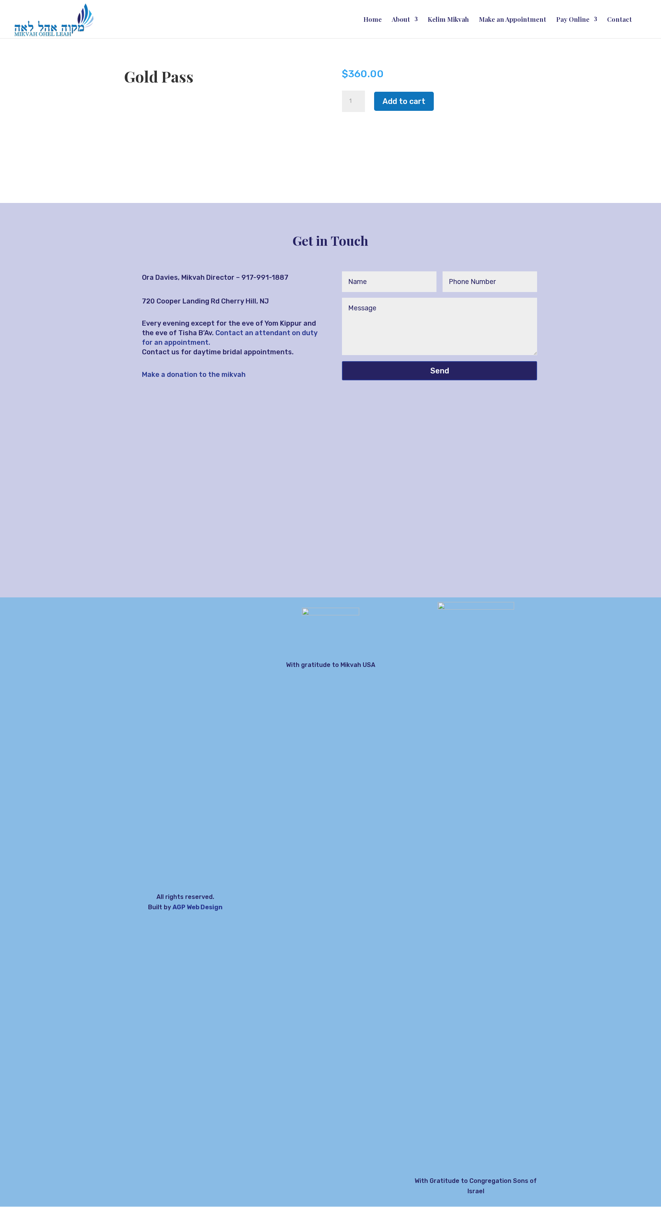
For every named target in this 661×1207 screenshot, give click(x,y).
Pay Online (572, 19)
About (401, 19)
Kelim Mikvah (448, 19)
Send (439, 370)
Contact (619, 19)
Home (372, 19)
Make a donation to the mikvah (194, 374)
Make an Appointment (512, 19)
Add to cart (404, 101)
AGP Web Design (198, 907)
